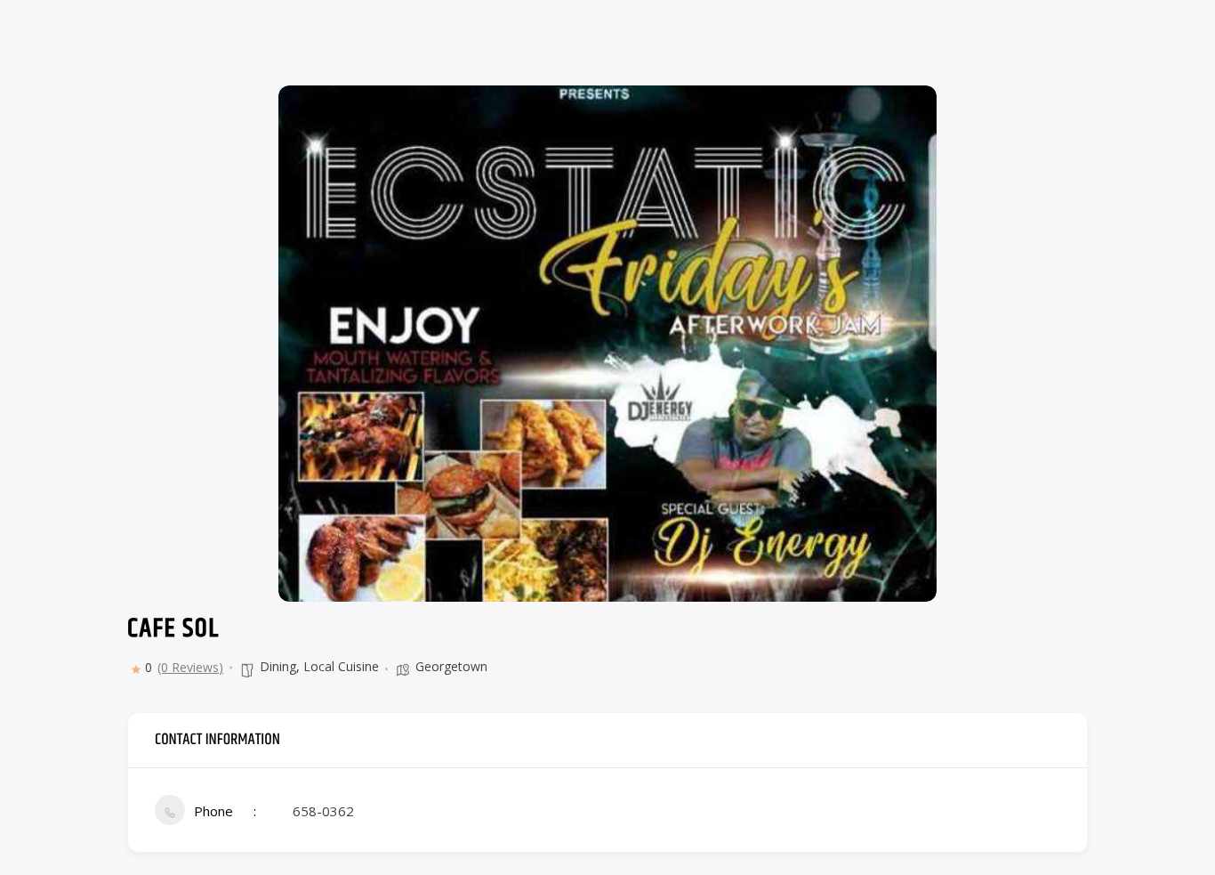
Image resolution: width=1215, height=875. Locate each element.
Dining (278, 666)
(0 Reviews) (190, 667)
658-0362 (323, 811)
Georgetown (451, 666)
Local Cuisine (341, 666)
